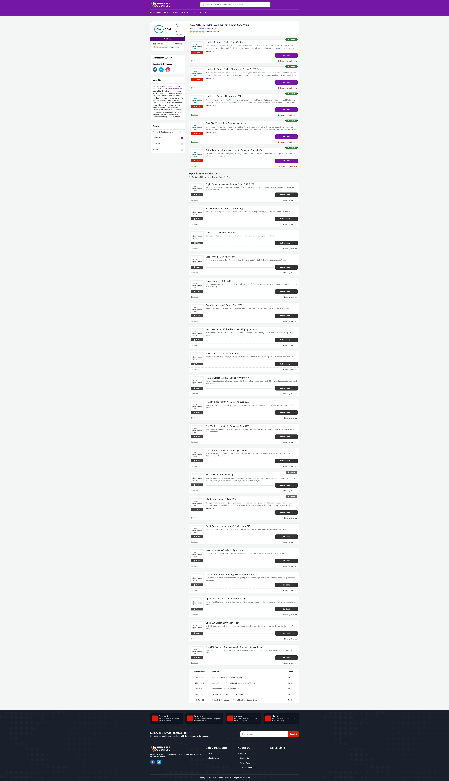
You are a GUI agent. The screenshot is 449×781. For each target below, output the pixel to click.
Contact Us (197, 12)
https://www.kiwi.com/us (173, 89)
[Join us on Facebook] (152, 762)
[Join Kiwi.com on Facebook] (155, 69)
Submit (293, 734)
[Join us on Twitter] (159, 762)
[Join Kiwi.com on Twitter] (161, 69)
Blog (207, 12)
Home (175, 12)
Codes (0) (156, 144)
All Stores (211, 753)
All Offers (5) (157, 138)
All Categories (159, 13)
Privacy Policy (245, 763)
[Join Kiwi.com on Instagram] (167, 69)
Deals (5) (156, 150)
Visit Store (167, 39)
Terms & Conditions (247, 768)
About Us (185, 12)
